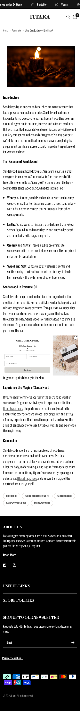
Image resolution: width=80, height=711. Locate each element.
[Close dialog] (75, 338)
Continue (27, 370)
